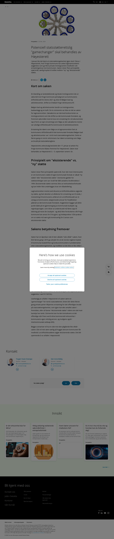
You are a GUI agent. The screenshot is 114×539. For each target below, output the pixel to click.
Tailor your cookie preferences (57, 284)
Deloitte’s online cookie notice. (64, 267)
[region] (57, 269)
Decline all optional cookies (57, 280)
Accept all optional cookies (57, 275)
